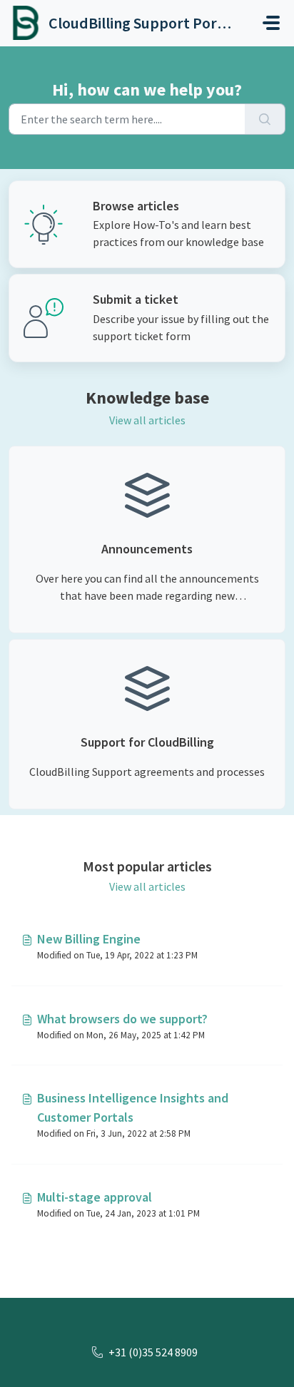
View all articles (147, 420)
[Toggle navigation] (271, 23)
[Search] (265, 119)
